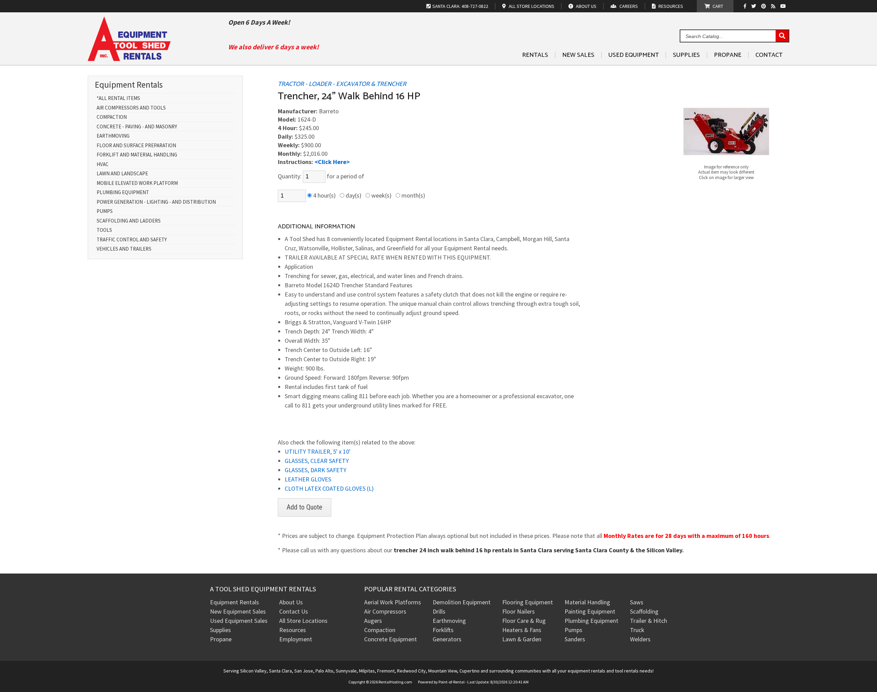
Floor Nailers (518, 611)
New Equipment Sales (238, 611)
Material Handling (587, 602)
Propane (727, 55)
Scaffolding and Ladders (129, 221)
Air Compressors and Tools (131, 108)
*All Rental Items (118, 98)
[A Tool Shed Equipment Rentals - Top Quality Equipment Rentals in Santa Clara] (129, 58)
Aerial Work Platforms (392, 602)
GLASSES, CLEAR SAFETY (317, 461)
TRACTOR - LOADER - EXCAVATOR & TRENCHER (342, 84)
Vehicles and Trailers (124, 249)
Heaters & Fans (521, 630)
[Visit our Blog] (774, 6)
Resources (292, 630)
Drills (439, 611)
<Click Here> (332, 162)
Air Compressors (385, 611)
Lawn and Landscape (122, 174)
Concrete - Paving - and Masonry (137, 127)
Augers (373, 621)
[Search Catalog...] (782, 36)
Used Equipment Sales (239, 621)
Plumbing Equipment (123, 193)
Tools (104, 230)
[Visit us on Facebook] (747, 6)
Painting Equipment (590, 611)
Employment (295, 639)
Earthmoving (113, 136)
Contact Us (293, 611)
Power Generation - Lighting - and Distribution (156, 202)
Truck (637, 630)
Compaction (112, 117)
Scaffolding (644, 611)
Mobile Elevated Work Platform (137, 183)
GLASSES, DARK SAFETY (315, 470)
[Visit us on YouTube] (784, 6)
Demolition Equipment (462, 602)
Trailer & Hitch (648, 621)
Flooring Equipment (527, 602)
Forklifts (443, 630)
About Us (291, 602)
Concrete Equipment (390, 639)
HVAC (103, 164)
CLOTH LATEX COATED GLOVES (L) (329, 488)
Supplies (686, 55)
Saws (636, 602)
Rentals (535, 55)
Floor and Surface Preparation (136, 146)
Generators (447, 639)
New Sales (578, 55)
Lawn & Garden (521, 639)
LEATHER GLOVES (308, 479)
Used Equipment (633, 55)
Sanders (575, 639)
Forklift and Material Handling (137, 155)
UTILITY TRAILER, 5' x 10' (317, 451)
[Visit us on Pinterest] (764, 6)
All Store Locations (303, 621)
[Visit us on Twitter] (754, 6)
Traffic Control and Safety (132, 240)
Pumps (105, 211)
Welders (640, 639)
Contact (768, 55)
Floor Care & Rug (524, 621)
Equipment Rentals (234, 602)
